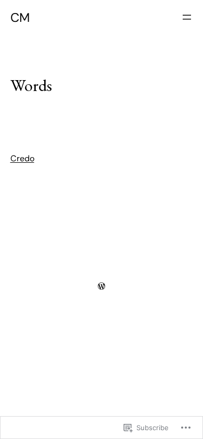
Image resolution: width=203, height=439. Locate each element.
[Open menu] (187, 17)
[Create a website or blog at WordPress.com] (101, 286)
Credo (22, 158)
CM (20, 17)
